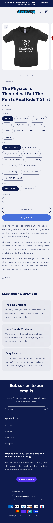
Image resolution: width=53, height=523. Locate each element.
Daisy (20, 131)
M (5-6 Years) (30, 166)
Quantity (6, 195)
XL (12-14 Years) (13, 160)
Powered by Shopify (36, 516)
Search (8, 426)
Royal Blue (21, 125)
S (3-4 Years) (11, 166)
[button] (5, 12)
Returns (8, 432)
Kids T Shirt (10, 189)
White (7, 131)
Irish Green (22, 119)
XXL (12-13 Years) (13, 178)
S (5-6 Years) (31, 148)
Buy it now (26, 218)
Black (7, 119)
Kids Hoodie (30, 189)
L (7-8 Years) (11, 172)
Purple (8, 137)
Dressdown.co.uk (21, 516)
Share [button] (8, 278)
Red (7, 125)
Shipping (9, 444)
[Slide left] (21, 75)
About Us (9, 438)
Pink (31, 131)
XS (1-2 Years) (34, 160)
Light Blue (37, 125)
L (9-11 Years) (31, 154)
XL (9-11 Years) (31, 172)
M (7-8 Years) (11, 154)
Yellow (43, 131)
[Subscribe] (45, 409)
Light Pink (39, 119)
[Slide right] (32, 75)
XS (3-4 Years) (12, 148)
